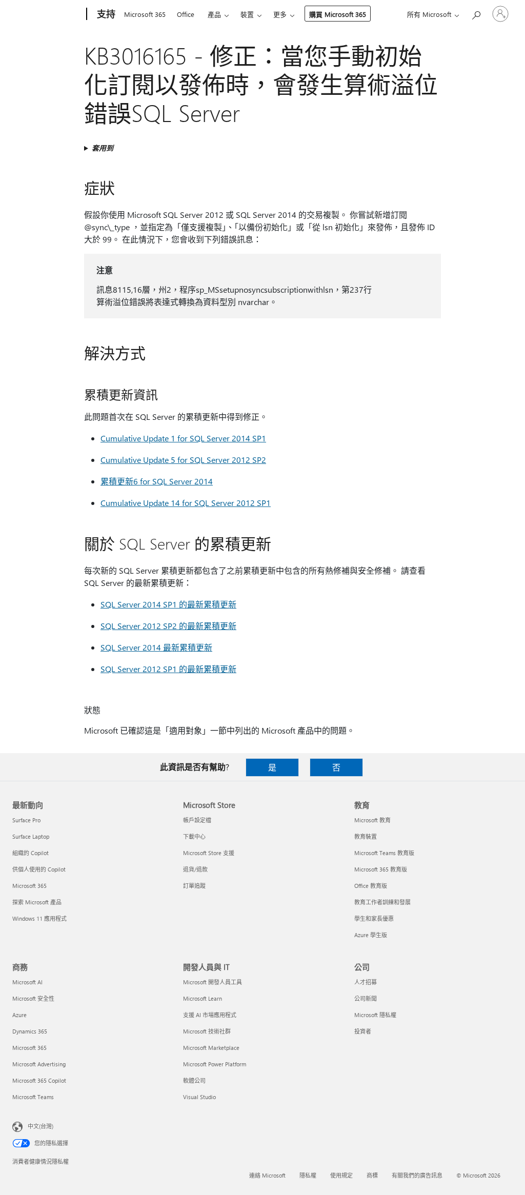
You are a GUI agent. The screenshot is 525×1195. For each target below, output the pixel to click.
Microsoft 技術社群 (207, 1031)
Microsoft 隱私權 (375, 1015)
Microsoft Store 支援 (208, 853)
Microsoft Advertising (39, 1064)
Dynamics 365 (29, 1031)
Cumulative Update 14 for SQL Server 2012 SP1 (185, 502)
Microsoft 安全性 (33, 998)
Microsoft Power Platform (214, 1064)
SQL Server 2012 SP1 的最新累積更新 (168, 668)
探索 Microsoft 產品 (37, 902)
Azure (19, 1015)
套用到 (102, 148)
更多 (280, 14)
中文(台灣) (40, 1126)
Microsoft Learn (202, 998)
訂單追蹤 (194, 885)
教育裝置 (365, 836)
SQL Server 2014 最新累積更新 (156, 647)
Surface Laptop (30, 836)
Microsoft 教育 (372, 820)
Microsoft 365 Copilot (39, 1080)
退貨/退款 (195, 869)
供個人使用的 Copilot (39, 869)
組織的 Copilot (30, 853)
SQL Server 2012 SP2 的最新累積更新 (168, 625)
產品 (214, 14)
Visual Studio (199, 1097)
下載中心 (194, 836)
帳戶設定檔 (197, 820)
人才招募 (365, 982)
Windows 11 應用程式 (39, 918)
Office (185, 14)
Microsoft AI (27, 982)
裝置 (247, 14)
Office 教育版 (370, 885)
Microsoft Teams (33, 1097)
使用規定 (341, 1175)
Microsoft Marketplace (211, 1047)
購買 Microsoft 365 (337, 14)
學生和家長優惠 (374, 918)
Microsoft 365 (145, 14)
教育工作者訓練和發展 (382, 902)
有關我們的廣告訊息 (417, 1175)
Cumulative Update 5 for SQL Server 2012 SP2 (183, 459)
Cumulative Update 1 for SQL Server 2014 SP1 (183, 438)
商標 (372, 1175)
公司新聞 (365, 998)
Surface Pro (26, 820)
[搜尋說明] (476, 13)
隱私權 (307, 1175)
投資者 (362, 1031)
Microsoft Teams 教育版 (384, 853)
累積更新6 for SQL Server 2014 (156, 481)
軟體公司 (194, 1080)
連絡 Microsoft (267, 1175)
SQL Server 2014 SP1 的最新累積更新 (168, 604)
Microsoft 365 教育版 (380, 869)
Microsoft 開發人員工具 (212, 982)
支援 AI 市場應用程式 (209, 1015)
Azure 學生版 (370, 935)
